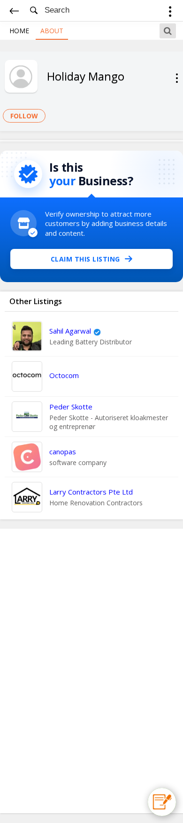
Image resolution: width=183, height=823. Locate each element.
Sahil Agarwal (70, 330)
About (51, 30)
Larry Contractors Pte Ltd (91, 491)
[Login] (170, 12)
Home (19, 30)
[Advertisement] (91, 671)
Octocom (64, 375)
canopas (62, 451)
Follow (24, 115)
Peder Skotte (70, 406)
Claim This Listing (85, 259)
